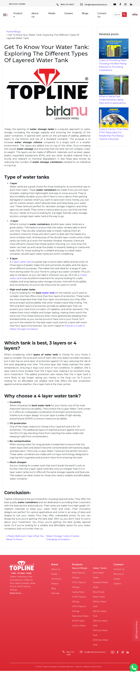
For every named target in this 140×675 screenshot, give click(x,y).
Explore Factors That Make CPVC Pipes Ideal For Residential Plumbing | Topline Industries (114, 134)
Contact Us (101, 15)
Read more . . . (17, 593)
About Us (34, 15)
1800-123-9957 (67, 4)
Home (9, 31)
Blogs (85, 13)
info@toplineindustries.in (95, 4)
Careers (68, 13)
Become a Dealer (17, 4)
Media (51, 13)
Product (17, 13)
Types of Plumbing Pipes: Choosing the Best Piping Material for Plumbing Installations (113, 65)
